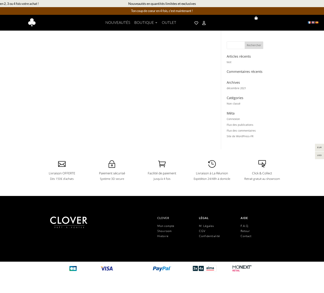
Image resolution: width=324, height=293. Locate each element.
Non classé (233, 103)
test (229, 62)
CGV (202, 231)
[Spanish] (316, 22)
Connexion (233, 119)
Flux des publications (240, 125)
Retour (245, 231)
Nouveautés (117, 23)
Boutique (144, 23)
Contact (246, 236)
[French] (309, 22)
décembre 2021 (236, 88)
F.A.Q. (245, 226)
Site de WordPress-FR (240, 136)
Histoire (163, 236)
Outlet (169, 23)
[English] (313, 22)
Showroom (164, 231)
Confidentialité (209, 236)
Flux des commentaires (241, 130)
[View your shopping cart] (270, 18)
